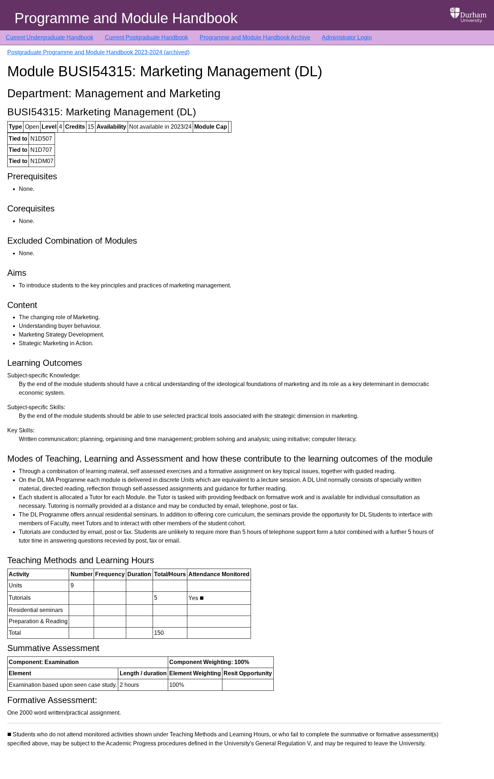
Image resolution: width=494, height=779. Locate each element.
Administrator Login (347, 37)
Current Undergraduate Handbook (49, 37)
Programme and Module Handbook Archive (255, 37)
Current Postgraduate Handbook (146, 37)
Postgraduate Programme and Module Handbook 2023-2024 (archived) (98, 52)
